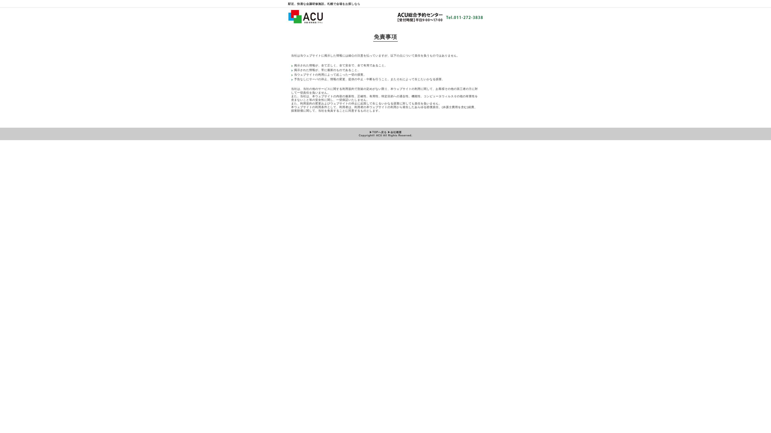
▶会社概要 (395, 132)
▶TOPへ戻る (378, 132)
